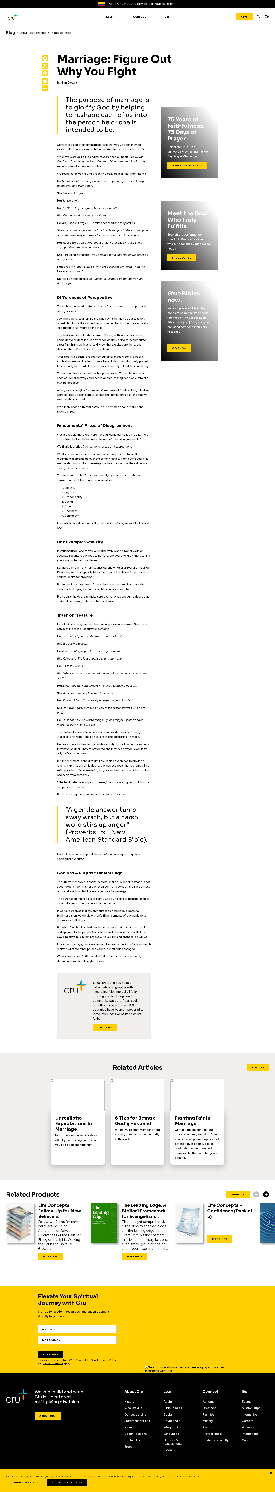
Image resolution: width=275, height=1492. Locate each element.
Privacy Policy (108, 1360)
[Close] (271, 1473)
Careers (247, 1421)
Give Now (179, 348)
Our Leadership (135, 1414)
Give (244, 16)
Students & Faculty (216, 1440)
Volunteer (249, 1427)
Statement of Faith (137, 1421)
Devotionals (172, 1421)
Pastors (208, 1427)
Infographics (172, 1427)
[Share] (45, 88)
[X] (45, 66)
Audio (168, 1401)
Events (246, 1401)
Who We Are (133, 1408)
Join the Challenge (187, 165)
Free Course (181, 257)
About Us (105, 1027)
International (250, 1434)
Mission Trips (251, 1408)
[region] (137, 1480)
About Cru (47, 1415)
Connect (139, 16)
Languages (171, 1434)
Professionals (212, 1434)
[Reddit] (45, 81)
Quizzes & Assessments (173, 1441)
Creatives (209, 1408)
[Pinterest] (45, 73)
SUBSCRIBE (50, 1354)
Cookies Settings (24, 1482)
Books (168, 1414)
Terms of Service (53, 1363)
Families (208, 1414)
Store (128, 1446)
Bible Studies (173, 1408)
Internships (249, 1414)
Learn (110, 16)
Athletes (208, 1401)
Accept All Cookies (67, 1482)
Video (168, 1450)
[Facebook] (45, 58)
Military (208, 1421)
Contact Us (132, 1440)
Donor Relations (135, 1434)
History (129, 1401)
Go (166, 16)
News (128, 1427)
